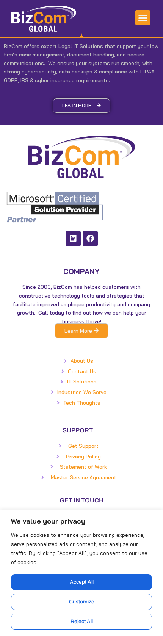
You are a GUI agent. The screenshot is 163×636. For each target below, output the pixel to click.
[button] (142, 17)
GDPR (11, 80)
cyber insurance (55, 80)
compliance (113, 71)
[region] (81, 573)
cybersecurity (39, 71)
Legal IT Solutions (80, 46)
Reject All (82, 621)
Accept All (82, 582)
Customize (81, 602)
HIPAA (147, 71)
